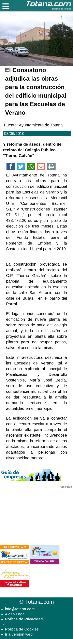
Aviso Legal (15, 614)
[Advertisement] (30, 514)
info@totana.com (20, 609)
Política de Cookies (22, 629)
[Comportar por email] (41, 167)
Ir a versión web (19, 634)
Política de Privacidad (24, 619)
